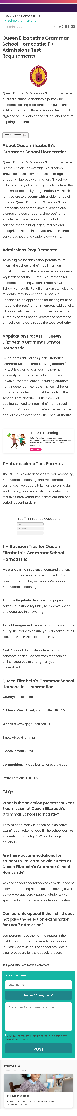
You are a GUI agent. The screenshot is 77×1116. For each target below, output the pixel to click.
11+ (36, 16)
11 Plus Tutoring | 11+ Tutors (16, 1070)
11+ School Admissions (19, 20)
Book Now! (35, 450)
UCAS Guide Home (17, 16)
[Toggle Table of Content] (24, 135)
